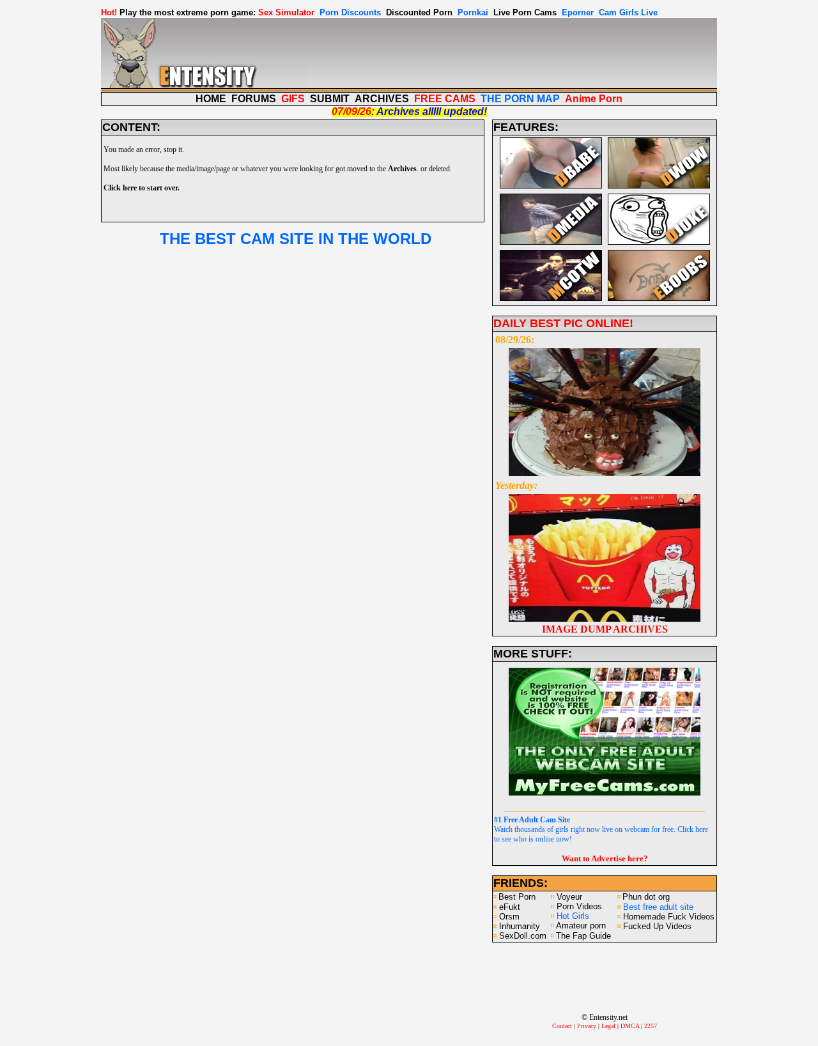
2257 (650, 1025)
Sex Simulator (286, 12)
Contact (562, 1025)
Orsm (509, 916)
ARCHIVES (382, 98)
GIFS (293, 98)
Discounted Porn (419, 12)
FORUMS (253, 98)
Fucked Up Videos (657, 926)
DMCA (630, 1025)
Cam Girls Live (628, 12)
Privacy (586, 1025)
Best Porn (517, 897)
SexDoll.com (522, 936)
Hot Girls (573, 916)
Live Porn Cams (525, 12)
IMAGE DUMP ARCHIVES (605, 629)
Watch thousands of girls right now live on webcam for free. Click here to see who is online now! (601, 829)
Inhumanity (519, 926)
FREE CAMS (444, 98)
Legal (608, 1025)
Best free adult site (658, 907)
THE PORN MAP (520, 98)
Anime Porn (593, 98)
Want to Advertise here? (605, 858)
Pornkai (473, 12)
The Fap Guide (583, 936)
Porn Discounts (350, 12)
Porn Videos (579, 906)
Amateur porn (581, 925)
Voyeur (569, 897)
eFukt (509, 907)
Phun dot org (646, 897)
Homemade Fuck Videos (668, 916)
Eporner (578, 12)
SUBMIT (330, 98)
